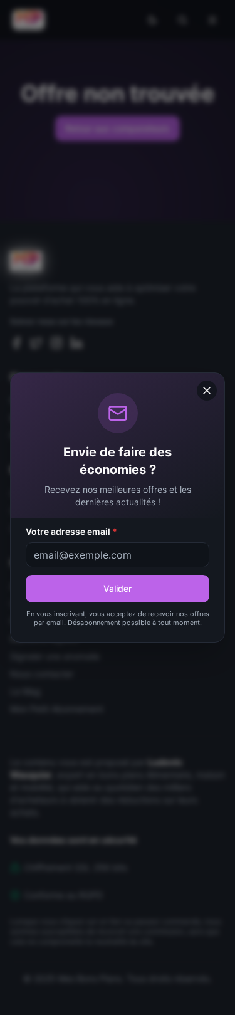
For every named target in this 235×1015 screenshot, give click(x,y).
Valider (117, 588)
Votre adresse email (71, 531)
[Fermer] (207, 391)
